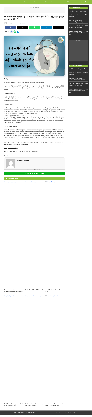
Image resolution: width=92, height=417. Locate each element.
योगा (35, 2)
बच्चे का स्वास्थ (61, 2)
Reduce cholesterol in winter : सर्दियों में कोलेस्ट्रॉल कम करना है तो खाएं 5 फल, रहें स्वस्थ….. (78, 33)
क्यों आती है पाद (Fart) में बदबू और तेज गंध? (77, 11)
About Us (58, 412)
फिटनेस (24, 2)
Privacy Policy (76, 412)
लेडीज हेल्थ (69, 2)
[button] (86, 2)
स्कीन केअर (46, 2)
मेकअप (30, 2)
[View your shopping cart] (82, 2)
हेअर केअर (53, 2)
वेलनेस (40, 2)
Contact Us (63, 412)
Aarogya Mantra (13, 23)
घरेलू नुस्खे (76, 2)
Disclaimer (70, 412)
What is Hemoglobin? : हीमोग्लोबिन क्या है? (34, 289)
